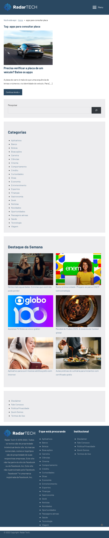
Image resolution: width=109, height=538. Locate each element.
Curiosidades (17, 174)
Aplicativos (16, 140)
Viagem (14, 226)
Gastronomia (17, 196)
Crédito (14, 170)
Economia (15, 181)
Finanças (15, 192)
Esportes (15, 189)
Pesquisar (12, 105)
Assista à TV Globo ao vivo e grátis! (24, 329)
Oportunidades (18, 211)
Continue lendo (12, 92)
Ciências (15, 159)
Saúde (14, 219)
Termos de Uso (18, 415)
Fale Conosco (17, 404)
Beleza (14, 148)
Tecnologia (16, 222)
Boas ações (16, 151)
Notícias (15, 204)
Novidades (16, 207)
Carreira (15, 155)
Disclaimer (16, 400)
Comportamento (19, 166)
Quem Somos (17, 412)
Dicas (13, 177)
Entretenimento (18, 185)
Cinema (14, 163)
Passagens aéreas (19, 215)
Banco (14, 144)
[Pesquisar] (96, 110)
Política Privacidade (20, 408)
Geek (13, 200)
